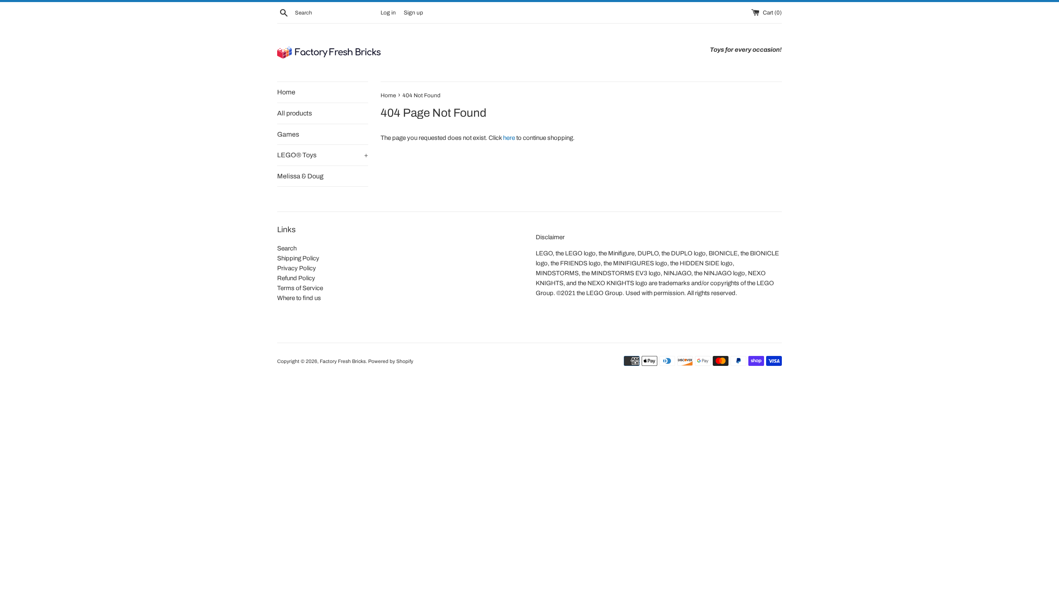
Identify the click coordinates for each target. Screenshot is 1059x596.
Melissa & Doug (300, 176)
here (509, 138)
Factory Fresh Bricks (343, 361)
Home (286, 92)
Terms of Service (300, 288)
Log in (388, 13)
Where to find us (299, 298)
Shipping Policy (298, 258)
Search (287, 248)
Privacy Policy (296, 268)
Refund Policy (296, 278)
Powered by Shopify (390, 361)
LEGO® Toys (322, 155)
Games (288, 134)
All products (294, 113)
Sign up (413, 13)
